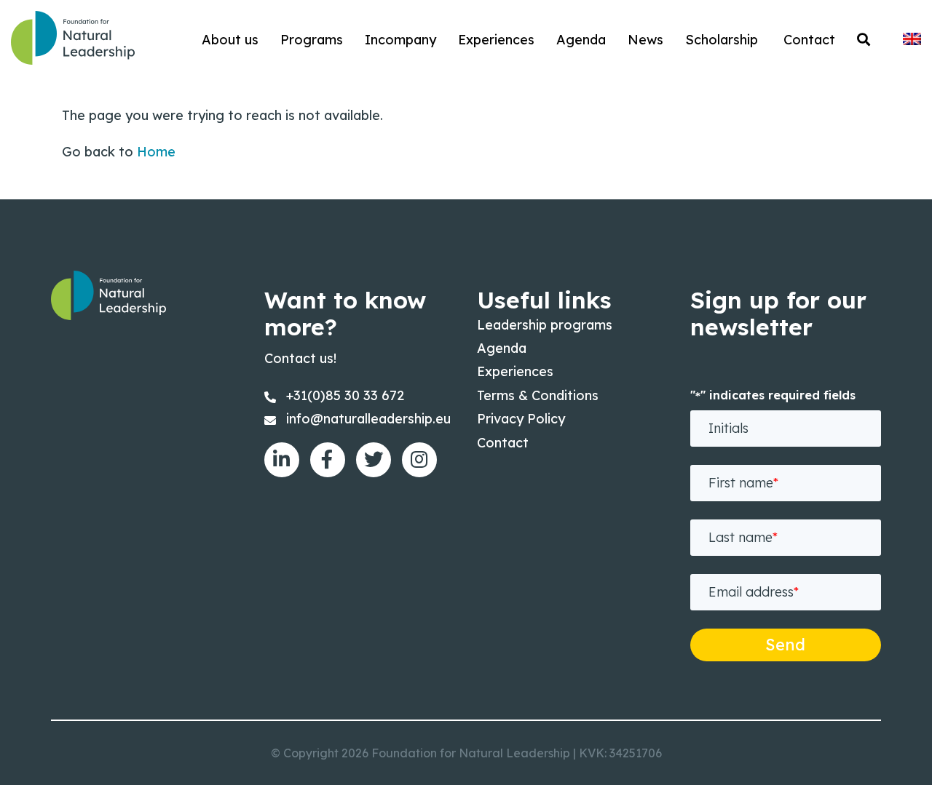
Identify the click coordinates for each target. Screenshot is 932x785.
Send (785, 644)
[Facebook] (327, 459)
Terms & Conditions (538, 395)
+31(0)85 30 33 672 (345, 395)
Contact (503, 442)
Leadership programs (544, 324)
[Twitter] (373, 459)
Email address (753, 591)
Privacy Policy (521, 418)
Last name (743, 537)
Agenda (501, 348)
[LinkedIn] (281, 459)
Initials (728, 428)
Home (156, 151)
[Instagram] (419, 459)
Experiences (515, 371)
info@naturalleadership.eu (368, 418)
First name (743, 482)
